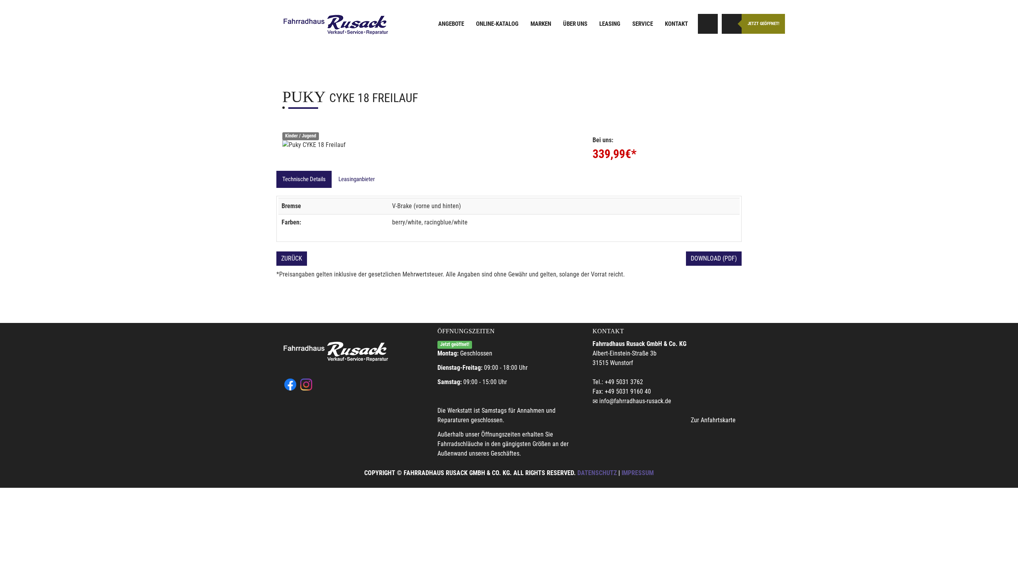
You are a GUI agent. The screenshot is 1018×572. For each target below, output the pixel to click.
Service (642, 23)
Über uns (575, 23)
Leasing (609, 23)
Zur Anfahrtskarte (713, 420)
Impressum (638, 473)
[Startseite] (336, 25)
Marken (540, 23)
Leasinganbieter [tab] (356, 179)
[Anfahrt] (708, 24)
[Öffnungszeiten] (732, 24)
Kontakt (676, 23)
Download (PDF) (714, 258)
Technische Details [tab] (304, 179)
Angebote (451, 23)
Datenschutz (597, 473)
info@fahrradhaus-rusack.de (635, 401)
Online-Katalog (497, 23)
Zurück (291, 258)
